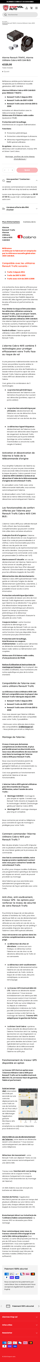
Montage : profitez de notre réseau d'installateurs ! (20, 157)
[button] (31, 8)
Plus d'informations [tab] (11, 222)
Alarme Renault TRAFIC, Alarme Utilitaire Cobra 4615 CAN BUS (18, 24)
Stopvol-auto (11, 1356)
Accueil (4, 21)
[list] (20, 40)
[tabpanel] (20, 744)
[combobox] (20, 14)
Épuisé (27, 170)
